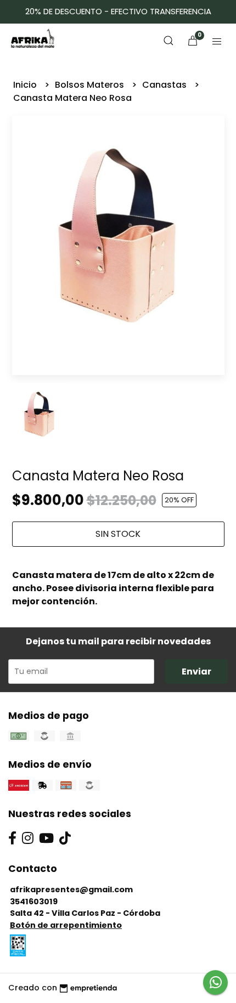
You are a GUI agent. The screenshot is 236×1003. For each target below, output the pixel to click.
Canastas (165, 84)
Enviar (196, 671)
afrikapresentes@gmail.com (71, 889)
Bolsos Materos (90, 84)
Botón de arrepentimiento (66, 925)
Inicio (26, 84)
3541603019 (34, 901)
